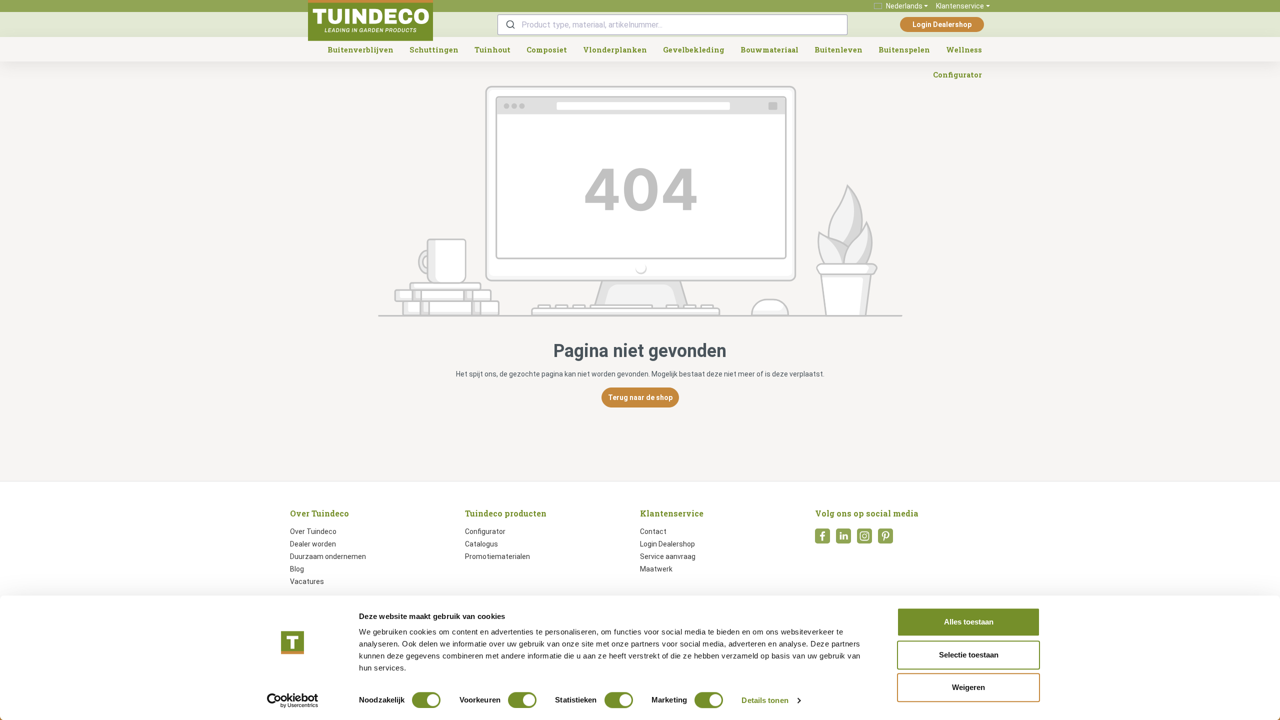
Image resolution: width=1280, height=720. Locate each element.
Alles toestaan (969, 622)
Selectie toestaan (968, 654)
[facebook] (822, 539)
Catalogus (481, 544)
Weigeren (968, 687)
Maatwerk (656, 569)
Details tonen (765, 700)
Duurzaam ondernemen (328, 556)
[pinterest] (885, 539)
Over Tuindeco (313, 532)
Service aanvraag (668, 556)
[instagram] (864, 539)
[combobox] (673, 24)
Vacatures (307, 582)
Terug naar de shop (640, 398)
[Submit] (510, 24)
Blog (297, 569)
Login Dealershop (942, 24)
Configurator (485, 532)
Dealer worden (313, 544)
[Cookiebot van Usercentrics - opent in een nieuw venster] (292, 700)
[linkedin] (843, 539)
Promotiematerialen (497, 556)
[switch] (522, 700)
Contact (653, 532)
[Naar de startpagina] (370, 20)
